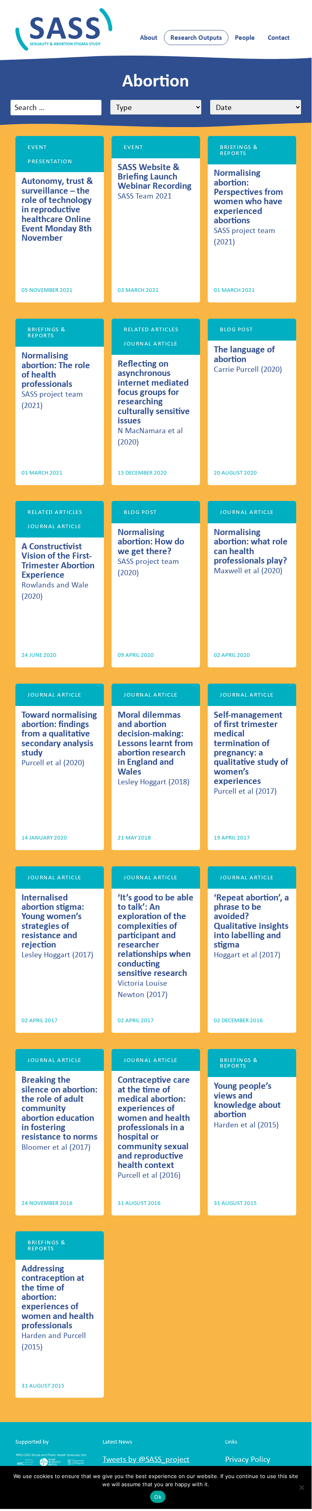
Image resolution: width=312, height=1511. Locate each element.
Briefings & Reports (239, 150)
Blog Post (236, 329)
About (148, 37)
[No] (301, 1487)
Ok (157, 1497)
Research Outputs (196, 37)
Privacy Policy (247, 1459)
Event (37, 147)
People (245, 37)
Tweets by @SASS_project (146, 1459)
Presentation (50, 161)
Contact (279, 37)
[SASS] (63, 29)
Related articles (151, 329)
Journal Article (150, 343)
